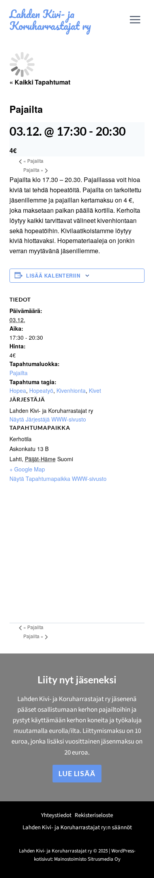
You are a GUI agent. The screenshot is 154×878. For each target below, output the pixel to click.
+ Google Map (27, 469)
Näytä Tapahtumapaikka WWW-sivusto (58, 478)
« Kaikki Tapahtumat (39, 82)
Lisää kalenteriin (53, 275)
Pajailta (33, 160)
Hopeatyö (41, 390)
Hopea (17, 390)
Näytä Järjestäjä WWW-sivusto (47, 419)
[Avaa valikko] (135, 19)
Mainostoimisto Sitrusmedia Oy (87, 859)
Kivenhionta (71, 390)
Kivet (95, 390)
